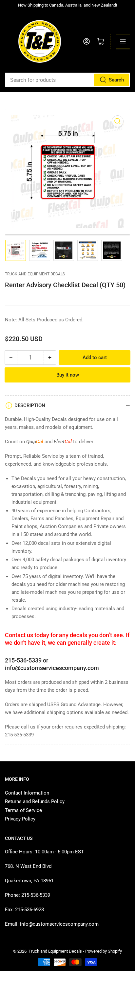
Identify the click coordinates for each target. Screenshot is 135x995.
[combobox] (67, 80)
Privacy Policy (20, 819)
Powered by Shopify (103, 951)
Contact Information (27, 793)
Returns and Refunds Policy (35, 801)
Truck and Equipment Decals (35, 274)
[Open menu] (123, 41)
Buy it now (67, 375)
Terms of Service (23, 810)
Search (116, 80)
